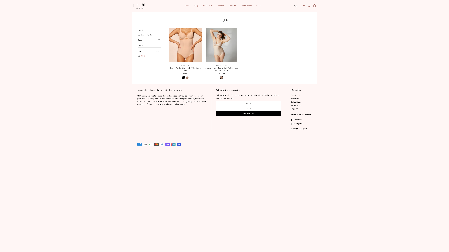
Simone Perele (146, 35)
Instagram (297, 123)
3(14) (142, 56)
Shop (196, 6)
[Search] (309, 6)
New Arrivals (208, 6)
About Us (295, 98)
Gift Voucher (247, 6)
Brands (221, 6)
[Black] (183, 77)
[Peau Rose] (187, 77)
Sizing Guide (296, 102)
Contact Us (233, 6)
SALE (258, 6)
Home (187, 6)
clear (157, 51)
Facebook (297, 119)
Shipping (294, 109)
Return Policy (296, 105)
